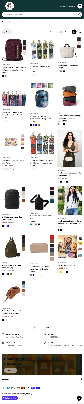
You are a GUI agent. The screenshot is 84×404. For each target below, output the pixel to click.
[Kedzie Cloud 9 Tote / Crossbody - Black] (64, 71)
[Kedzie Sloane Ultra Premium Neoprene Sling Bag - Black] (3, 274)
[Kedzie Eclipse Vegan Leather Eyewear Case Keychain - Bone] (8, 320)
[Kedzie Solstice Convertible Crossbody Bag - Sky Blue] (8, 226)
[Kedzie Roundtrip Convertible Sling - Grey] (36, 224)
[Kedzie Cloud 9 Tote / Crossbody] (69, 48)
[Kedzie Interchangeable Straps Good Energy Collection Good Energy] (42, 142)
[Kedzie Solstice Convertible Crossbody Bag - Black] (3, 226)
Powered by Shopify (24, 394)
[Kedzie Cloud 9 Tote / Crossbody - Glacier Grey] (61, 71)
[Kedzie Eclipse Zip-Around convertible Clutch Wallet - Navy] (33, 275)
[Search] (79, 14)
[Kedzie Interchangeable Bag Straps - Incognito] (33, 75)
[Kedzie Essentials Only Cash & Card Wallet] (14, 142)
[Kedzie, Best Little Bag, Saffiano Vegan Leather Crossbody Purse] (69, 200)
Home (4, 22)
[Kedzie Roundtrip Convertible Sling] (42, 198)
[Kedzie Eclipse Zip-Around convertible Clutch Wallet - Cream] (39, 275)
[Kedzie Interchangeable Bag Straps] (42, 49)
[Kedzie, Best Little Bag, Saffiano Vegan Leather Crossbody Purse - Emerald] (64, 230)
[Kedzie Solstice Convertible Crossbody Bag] (14, 198)
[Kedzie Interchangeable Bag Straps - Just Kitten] (31, 75)
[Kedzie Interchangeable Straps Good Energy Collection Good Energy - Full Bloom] (36, 169)
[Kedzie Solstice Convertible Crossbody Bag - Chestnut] (11, 226)
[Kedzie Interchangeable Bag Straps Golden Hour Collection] (14, 94)
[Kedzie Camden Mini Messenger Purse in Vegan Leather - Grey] (58, 124)
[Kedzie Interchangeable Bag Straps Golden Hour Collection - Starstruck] (8, 121)
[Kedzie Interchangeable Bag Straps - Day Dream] (36, 75)
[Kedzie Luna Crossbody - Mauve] (64, 272)
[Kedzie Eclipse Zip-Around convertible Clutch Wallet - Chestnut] (36, 275)
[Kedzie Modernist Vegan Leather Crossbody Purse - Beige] (58, 182)
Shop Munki (12, 394)
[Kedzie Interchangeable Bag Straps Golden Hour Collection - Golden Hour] (11, 121)
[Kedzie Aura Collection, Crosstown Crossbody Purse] (42, 96)
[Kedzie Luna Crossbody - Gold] (61, 272)
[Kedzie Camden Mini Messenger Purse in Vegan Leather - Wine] (67, 124)
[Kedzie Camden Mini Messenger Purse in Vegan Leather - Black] (64, 124)
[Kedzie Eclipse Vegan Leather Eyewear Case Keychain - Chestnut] (6, 320)
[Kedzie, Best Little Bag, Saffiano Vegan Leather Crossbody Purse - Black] (61, 230)
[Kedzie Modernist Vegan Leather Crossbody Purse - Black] (61, 182)
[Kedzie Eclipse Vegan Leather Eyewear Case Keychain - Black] (3, 320)
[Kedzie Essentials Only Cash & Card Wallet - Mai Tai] (6, 169)
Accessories (6, 65)
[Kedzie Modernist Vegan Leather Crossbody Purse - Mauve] (64, 182)
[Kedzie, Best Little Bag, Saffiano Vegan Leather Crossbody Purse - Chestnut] (67, 230)
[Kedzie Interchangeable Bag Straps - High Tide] (39, 75)
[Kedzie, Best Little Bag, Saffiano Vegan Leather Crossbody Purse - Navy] (58, 230)
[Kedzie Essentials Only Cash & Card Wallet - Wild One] (3, 169)
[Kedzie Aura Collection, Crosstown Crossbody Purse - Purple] (33, 125)
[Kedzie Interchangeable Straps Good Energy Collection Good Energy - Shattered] (39, 169)
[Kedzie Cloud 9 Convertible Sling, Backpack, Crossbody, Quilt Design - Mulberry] (8, 76)
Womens (4, 262)
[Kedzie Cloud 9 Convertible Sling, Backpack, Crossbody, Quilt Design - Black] (3, 76)
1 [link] (34, 327)
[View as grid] (74, 31)
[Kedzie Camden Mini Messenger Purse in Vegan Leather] (69, 95)
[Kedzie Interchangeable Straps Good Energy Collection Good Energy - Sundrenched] (33, 169)
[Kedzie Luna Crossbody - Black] (67, 272)
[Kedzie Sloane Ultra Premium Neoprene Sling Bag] (14, 247)
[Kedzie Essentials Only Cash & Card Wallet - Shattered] (11, 169)
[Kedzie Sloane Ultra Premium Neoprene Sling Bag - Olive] (11, 274)
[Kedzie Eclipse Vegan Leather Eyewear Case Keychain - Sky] (11, 320)
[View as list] (79, 31)
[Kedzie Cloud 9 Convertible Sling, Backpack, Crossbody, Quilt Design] (14, 49)
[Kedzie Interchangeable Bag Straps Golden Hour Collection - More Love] (3, 121)
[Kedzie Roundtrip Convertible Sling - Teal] (31, 224)
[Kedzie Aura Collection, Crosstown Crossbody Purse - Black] (31, 125)
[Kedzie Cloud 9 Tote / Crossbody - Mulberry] (58, 71)
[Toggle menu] (3, 6)
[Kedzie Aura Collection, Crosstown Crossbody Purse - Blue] (36, 125)
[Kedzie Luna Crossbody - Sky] (58, 272)
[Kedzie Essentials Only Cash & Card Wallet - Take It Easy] (8, 169)
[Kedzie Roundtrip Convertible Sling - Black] (39, 224)
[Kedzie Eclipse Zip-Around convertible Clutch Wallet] (42, 248)
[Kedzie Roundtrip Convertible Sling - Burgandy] (33, 224)
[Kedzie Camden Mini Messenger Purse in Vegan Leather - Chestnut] (61, 124)
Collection (12, 22)
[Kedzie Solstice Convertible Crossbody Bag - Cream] (6, 226)
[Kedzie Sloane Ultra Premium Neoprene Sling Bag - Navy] (8, 274)
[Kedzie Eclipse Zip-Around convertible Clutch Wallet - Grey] (31, 275)
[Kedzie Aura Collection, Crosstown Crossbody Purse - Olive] (39, 125)
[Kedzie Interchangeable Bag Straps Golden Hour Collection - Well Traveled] (6, 121)
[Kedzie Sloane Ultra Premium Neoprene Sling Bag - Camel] (6, 274)
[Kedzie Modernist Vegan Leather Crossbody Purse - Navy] (67, 182)
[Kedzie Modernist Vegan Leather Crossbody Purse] (69, 148)
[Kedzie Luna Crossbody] (69, 247)
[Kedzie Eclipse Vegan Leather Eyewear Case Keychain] (14, 292)
